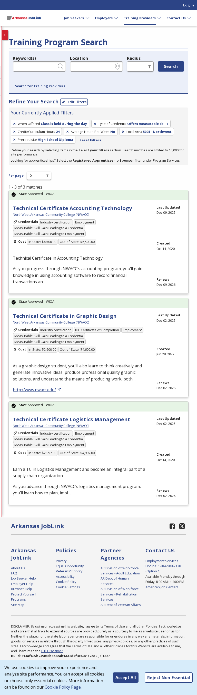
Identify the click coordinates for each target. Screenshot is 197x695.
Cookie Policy (66, 581)
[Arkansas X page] (182, 526)
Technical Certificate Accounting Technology (72, 208)
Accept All (125, 677)
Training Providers (140, 18)
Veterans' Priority (69, 571)
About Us (18, 568)
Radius (134, 58)
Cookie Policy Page (63, 687)
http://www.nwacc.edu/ (34, 390)
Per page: (16, 175)
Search (171, 66)
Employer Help (22, 583)
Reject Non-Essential (168, 677)
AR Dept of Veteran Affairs (121, 604)
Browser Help (21, 588)
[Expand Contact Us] (189, 18)
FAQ (14, 573)
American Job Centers (162, 587)
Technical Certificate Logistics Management (71, 419)
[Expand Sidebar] (5, 35)
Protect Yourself (23, 594)
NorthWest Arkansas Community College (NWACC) (51, 214)
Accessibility (65, 576)
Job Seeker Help (23, 578)
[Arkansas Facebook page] (172, 526)
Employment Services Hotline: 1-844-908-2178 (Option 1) (163, 566)
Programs (18, 599)
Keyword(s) (24, 58)
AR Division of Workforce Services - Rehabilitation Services (120, 594)
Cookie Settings (68, 587)
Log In (188, 5)
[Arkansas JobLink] (24, 18)
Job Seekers (74, 18)
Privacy (61, 561)
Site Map (17, 604)
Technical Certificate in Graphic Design (65, 315)
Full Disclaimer (52, 651)
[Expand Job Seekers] (88, 18)
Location (79, 58)
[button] (40, 86)
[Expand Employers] (116, 18)
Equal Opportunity (70, 566)
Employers (104, 18)
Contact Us (176, 18)
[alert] (98, 195)
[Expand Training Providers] (159, 18)
